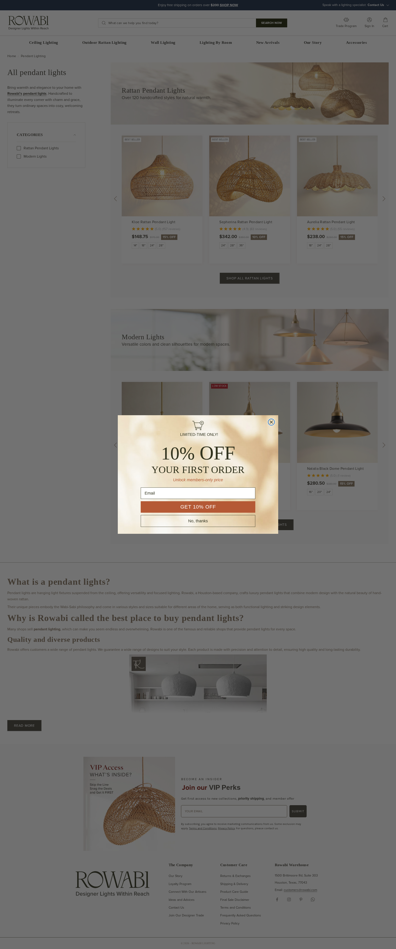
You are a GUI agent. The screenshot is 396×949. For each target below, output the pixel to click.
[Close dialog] (271, 422)
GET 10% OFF (198, 507)
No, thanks (198, 521)
